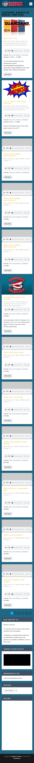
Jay (6, 158)
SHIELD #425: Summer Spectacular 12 (12, 155)
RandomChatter (8, 306)
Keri (6, 41)
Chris (6, 302)
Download (25, 55)
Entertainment (10, 304)
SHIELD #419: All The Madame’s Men (16, 489)
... (22, 613)
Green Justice (17, 304)
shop (17, 629)
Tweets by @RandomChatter (13, 678)
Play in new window (14, 55)
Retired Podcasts (13, 45)
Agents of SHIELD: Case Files (23, 158)
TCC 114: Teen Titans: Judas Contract (15, 102)
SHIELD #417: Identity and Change (14, 581)
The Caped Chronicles (17, 110)
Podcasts (6, 45)
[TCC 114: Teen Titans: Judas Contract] (17, 89)
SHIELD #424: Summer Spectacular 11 (12, 199)
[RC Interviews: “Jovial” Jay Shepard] (17, 285)
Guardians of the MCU (21, 43)
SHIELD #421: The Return (13, 397)
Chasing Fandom (10, 43)
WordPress (17, 758)
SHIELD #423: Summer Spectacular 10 (12, 246)
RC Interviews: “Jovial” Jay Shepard (14, 298)
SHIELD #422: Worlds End (13, 352)
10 (26, 613)
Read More (8, 74)
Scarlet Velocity (22, 45)
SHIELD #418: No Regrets (13, 535)
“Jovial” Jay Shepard (15, 322)
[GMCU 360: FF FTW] (17, 26)
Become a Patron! (9, 625)
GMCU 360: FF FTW (10, 38)
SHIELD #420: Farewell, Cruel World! (15, 443)
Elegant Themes (16, 756)
